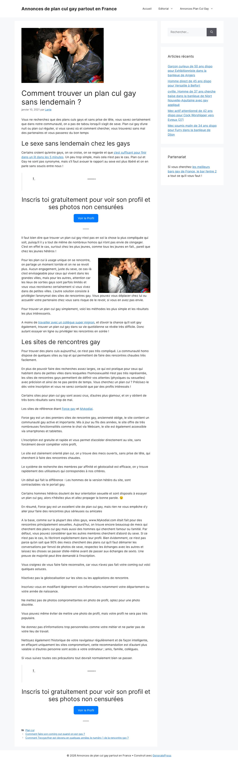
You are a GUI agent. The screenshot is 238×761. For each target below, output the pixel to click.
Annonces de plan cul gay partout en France (69, 8)
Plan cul (29, 730)
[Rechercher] (212, 32)
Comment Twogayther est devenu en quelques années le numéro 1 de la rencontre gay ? (77, 737)
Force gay (68, 409)
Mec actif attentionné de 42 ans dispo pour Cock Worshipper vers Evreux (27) (191, 115)
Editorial (164, 8)
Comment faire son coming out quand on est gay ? (55, 733)
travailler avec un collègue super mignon (66, 322)
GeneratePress (162, 755)
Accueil (147, 8)
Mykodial (86, 409)
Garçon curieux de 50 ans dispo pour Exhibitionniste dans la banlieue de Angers (190, 71)
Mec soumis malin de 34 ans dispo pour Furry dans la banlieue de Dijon (192, 130)
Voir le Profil (86, 218)
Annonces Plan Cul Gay (194, 8)
